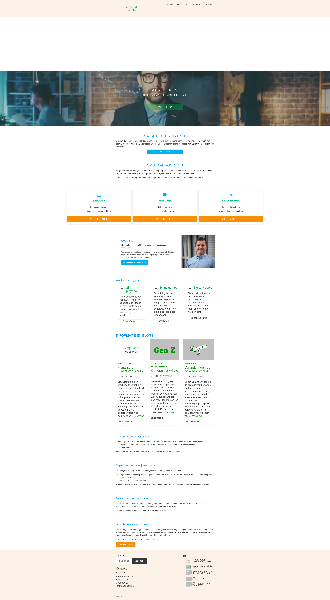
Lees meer (125, 422)
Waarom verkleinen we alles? (202, 584)
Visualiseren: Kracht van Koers (130, 369)
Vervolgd (139, 416)
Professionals (125, 363)
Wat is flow (198, 578)
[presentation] (131, 349)
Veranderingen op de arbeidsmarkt (197, 369)
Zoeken (120, 555)
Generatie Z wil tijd (164, 370)
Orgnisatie (157, 363)
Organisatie (191, 363)
